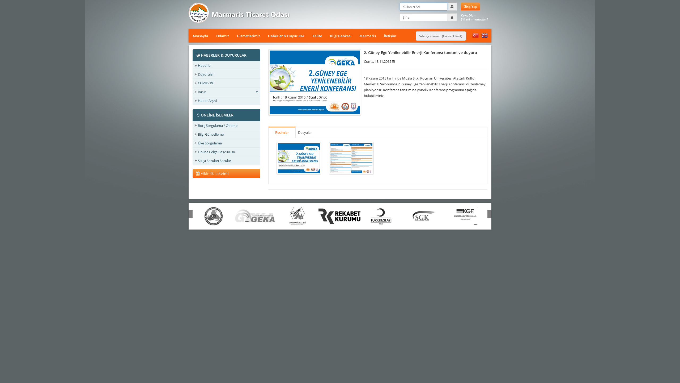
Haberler (205, 65)
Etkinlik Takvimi (214, 173)
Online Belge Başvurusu (216, 151)
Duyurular (206, 74)
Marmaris (367, 36)
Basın (202, 91)
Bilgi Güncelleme (211, 134)
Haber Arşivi (207, 100)
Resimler (282, 132)
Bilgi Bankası (340, 36)
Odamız (222, 36)
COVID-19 (205, 83)
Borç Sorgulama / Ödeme (217, 125)
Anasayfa (200, 36)
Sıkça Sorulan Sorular (214, 160)
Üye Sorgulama (210, 143)
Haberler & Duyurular (286, 36)
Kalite (317, 36)
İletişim (390, 36)
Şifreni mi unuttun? (474, 19)
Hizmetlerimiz (248, 36)
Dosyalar (305, 132)
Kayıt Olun (468, 15)
